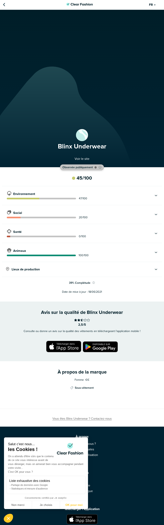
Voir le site (82, 159)
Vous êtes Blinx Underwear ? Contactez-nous (82, 418)
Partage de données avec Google (29, 485)
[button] (8, 518)
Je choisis (46, 504)
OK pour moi (74, 504)
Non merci (17, 504)
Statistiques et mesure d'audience (29, 488)
